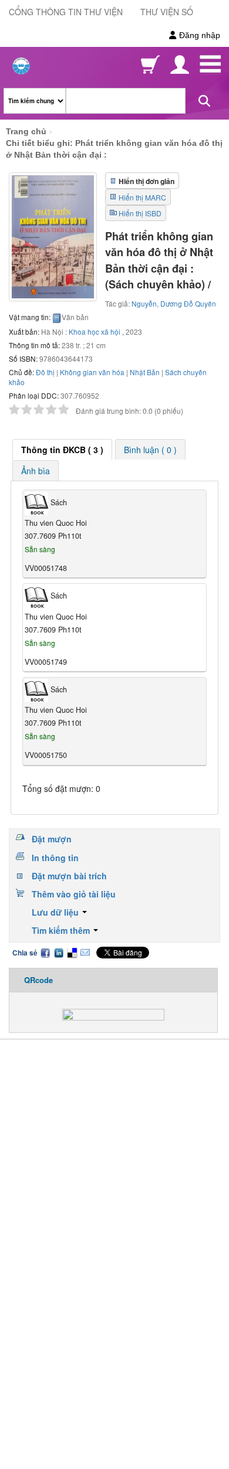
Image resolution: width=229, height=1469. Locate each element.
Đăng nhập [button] (198, 35)
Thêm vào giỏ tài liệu (74, 894)
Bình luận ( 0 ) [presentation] (150, 449)
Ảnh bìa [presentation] (35, 471)
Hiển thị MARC (142, 197)
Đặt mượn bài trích (69, 876)
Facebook (45, 952)
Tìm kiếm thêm (62, 930)
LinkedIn (59, 952)
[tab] (62, 449)
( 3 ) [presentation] (62, 449)
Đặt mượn (52, 839)
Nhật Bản (145, 372)
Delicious (72, 952)
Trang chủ (26, 131)
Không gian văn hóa (92, 372)
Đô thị (45, 372)
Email (85, 952)
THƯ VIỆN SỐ (166, 12)
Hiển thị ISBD (140, 213)
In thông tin (55, 857)
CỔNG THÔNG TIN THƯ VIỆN (66, 12)
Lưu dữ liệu (56, 912)
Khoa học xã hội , (96, 331)
